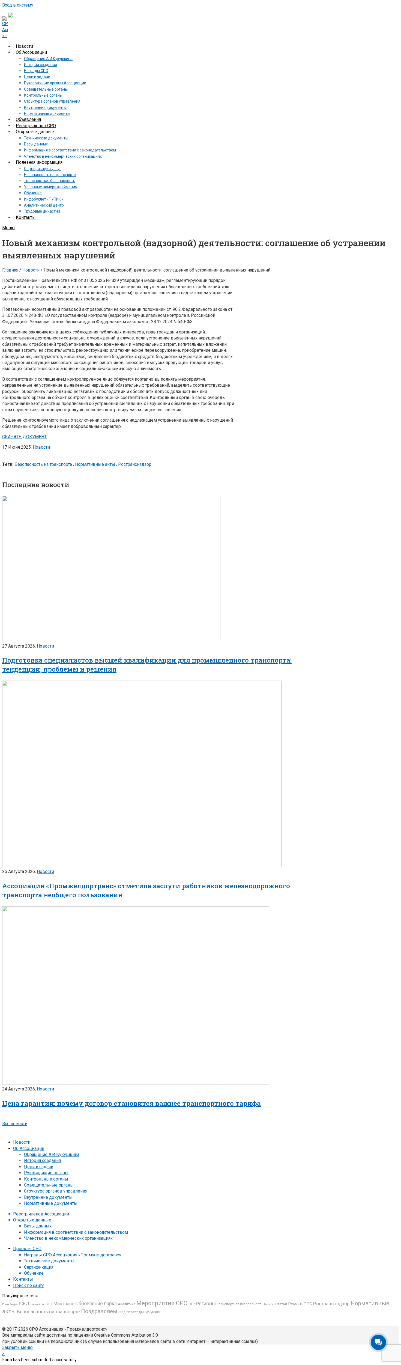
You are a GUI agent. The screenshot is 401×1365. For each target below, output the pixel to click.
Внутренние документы (48, 1197)
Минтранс (63, 1303)
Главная (10, 270)
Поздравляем (99, 1311)
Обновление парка (96, 1303)
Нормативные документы (50, 1203)
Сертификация (38, 1267)
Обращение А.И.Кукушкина (51, 1154)
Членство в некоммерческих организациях (68, 1238)
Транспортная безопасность (239, 1304)
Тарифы (269, 1304)
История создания (42, 1160)
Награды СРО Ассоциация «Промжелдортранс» (72, 1254)
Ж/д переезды (131, 1312)
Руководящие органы (46, 1172)
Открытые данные (32, 1220)
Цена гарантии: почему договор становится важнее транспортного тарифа (131, 1103)
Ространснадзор (134, 464)
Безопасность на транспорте (43, 464)
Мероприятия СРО (161, 1303)
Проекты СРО (27, 1248)
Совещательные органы (49, 1185)
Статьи (281, 1304)
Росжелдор (38, 1304)
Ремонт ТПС (300, 1303)
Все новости (14, 1123)
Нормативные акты (95, 464)
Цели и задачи (38, 1166)
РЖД (24, 1303)
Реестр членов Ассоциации (41, 1214)
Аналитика (126, 1304)
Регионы (206, 1304)
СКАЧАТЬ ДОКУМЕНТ (24, 436)
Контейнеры (10, 1304)
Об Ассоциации (28, 1148)
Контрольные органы (46, 1179)
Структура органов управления (55, 1191)
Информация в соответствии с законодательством (76, 1232)
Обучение (34, 1273)
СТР (191, 1304)
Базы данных (38, 1226)
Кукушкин (153, 1312)
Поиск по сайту (28, 1285)
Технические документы (49, 1260)
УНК (49, 1304)
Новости (31, 270)
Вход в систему (17, 5)
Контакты (23, 1279)
